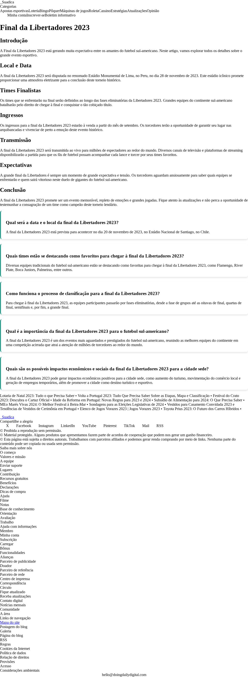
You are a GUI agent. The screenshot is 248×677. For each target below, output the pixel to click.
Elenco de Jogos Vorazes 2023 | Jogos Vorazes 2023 (120, 409)
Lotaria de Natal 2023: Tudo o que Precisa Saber (37, 396)
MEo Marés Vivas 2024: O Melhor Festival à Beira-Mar (43, 404)
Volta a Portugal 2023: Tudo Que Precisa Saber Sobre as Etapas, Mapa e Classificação (143, 396)
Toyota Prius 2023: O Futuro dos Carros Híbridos (201, 409)
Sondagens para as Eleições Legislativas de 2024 (126, 404)
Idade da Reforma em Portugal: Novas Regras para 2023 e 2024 (102, 400)
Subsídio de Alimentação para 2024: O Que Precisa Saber (198, 400)
